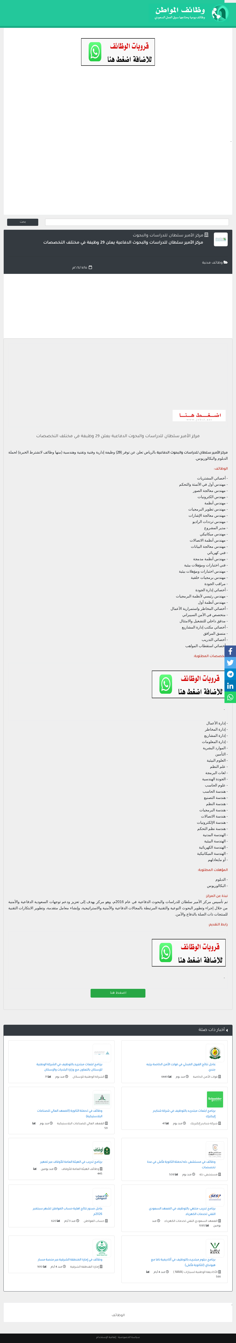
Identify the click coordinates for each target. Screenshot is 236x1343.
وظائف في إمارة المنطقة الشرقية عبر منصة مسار (70, 1260)
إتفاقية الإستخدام (106, 1337)
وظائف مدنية (213, 263)
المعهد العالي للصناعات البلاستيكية (80, 1123)
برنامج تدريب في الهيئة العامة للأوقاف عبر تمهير (71, 1162)
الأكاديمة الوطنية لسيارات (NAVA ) (195, 1272)
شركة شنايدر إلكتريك (204, 1123)
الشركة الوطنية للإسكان (88, 1077)
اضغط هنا (118, 993)
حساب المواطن (93, 1221)
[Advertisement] (118, 107)
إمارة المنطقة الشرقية (84, 1267)
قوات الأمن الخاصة (205, 1077)
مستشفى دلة (208, 1175)
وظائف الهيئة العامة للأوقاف (80, 1169)
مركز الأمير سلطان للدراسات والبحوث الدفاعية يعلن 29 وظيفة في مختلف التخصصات (118, 436)
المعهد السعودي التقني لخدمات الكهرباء (191, 1221)
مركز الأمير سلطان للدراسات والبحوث (168, 236)
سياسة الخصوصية (129, 1337)
